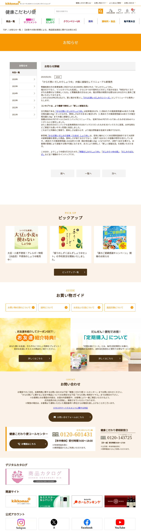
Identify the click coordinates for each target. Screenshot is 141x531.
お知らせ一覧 (15, 29)
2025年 (15, 86)
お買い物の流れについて (19, 307)
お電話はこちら (28, 443)
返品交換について (115, 307)
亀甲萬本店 (129, 21)
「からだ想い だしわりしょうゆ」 (69, 111)
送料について (47, 307)
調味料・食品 (108, 21)
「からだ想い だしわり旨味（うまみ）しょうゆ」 (68, 135)
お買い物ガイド (100, 3)
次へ (114, 173)
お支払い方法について (84, 307)
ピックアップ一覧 (70, 272)
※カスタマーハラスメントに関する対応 (70, 407)
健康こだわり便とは (83, 3)
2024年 (15, 93)
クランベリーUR (71, 21)
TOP (5, 29)
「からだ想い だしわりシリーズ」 (96, 97)
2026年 (15, 79)
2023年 (15, 100)
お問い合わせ (129, 3)
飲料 (91, 21)
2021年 (15, 114)
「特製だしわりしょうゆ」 (89, 151)
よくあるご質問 (115, 3)
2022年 (15, 107)
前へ (62, 173)
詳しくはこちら (35, 358)
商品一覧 (10, 21)
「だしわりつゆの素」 (110, 151)
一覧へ (88, 173)
